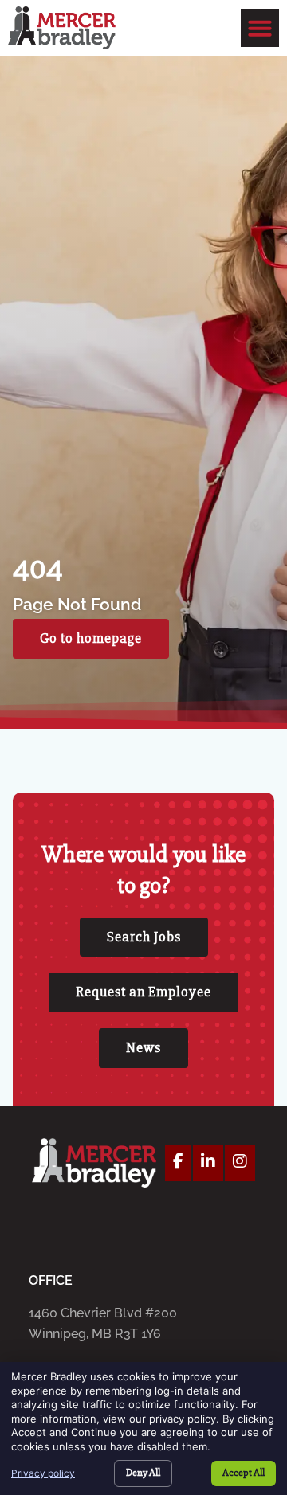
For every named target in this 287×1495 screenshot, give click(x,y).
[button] (260, 28)
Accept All (243, 1472)
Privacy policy (43, 1473)
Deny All (143, 1472)
